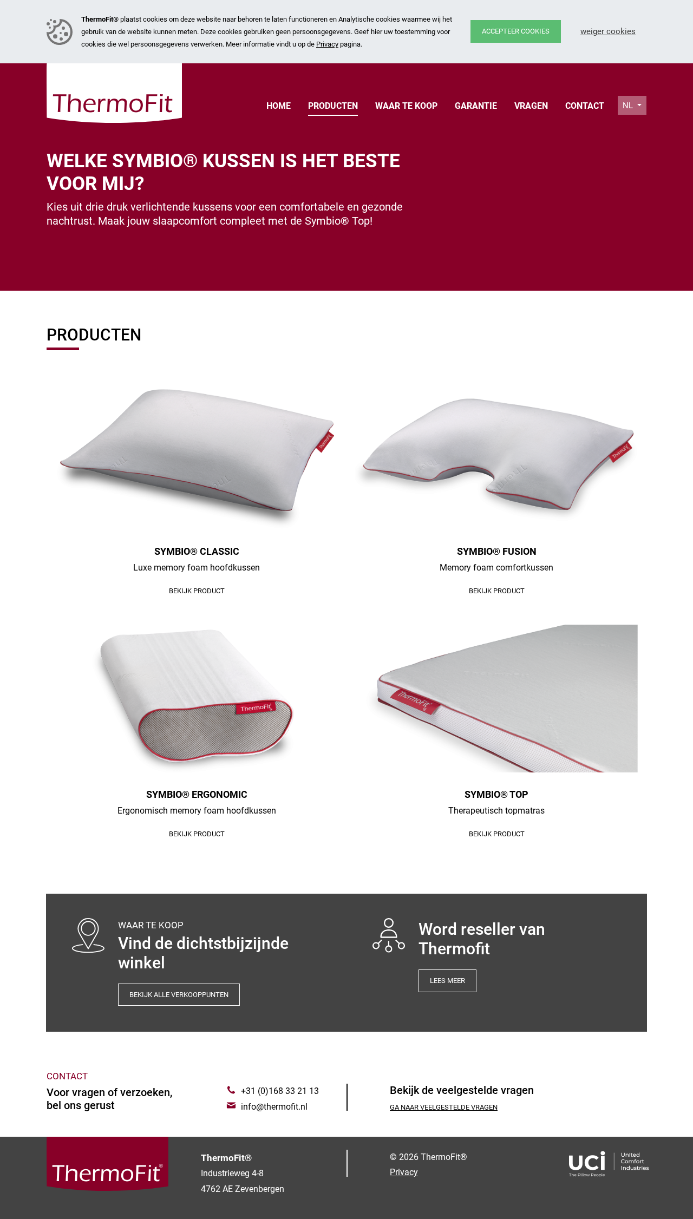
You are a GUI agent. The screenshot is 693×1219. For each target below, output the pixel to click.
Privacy (327, 44)
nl (629, 105)
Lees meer (447, 980)
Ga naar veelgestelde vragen (444, 1107)
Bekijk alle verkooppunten (178, 995)
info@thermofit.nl (274, 1107)
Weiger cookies (608, 31)
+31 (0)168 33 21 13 (280, 1091)
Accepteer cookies (516, 31)
